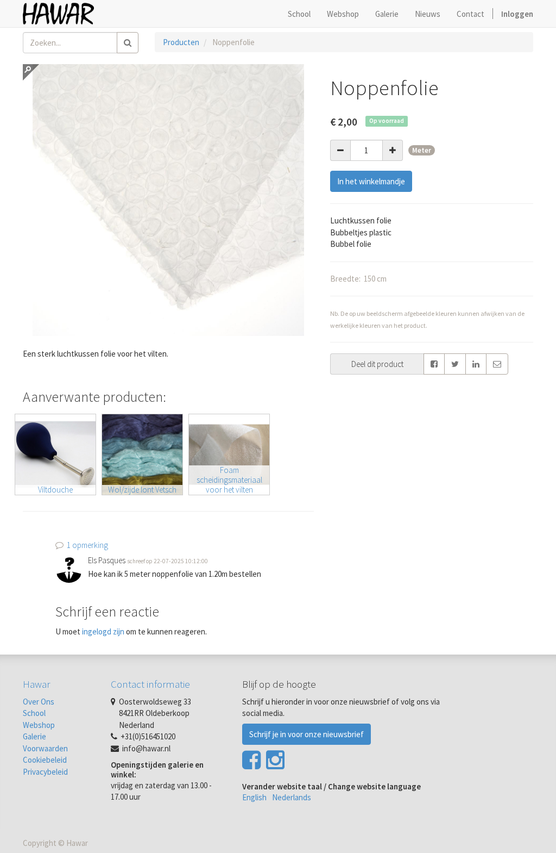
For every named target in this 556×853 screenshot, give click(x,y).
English (254, 797)
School (34, 713)
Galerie (34, 736)
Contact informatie (150, 683)
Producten (181, 42)
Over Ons (38, 701)
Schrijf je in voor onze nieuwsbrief (306, 734)
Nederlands (291, 797)
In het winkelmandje (371, 181)
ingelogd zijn (103, 631)
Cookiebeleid (45, 760)
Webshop (39, 725)
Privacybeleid (45, 772)
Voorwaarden (45, 748)
